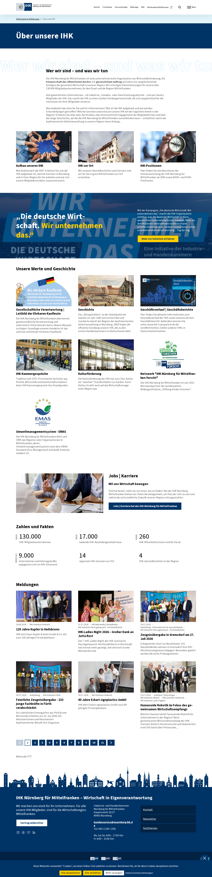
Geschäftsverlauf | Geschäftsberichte (166, 309)
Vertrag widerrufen (31, 823)
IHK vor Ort (85, 165)
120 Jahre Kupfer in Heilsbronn (37, 629)
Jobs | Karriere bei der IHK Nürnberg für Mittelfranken (145, 506)
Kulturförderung (89, 374)
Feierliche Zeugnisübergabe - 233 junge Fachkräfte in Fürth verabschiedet (39, 704)
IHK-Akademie (158, 7)
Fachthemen (107, 7)
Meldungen (134, 7)
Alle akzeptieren (70, 873)
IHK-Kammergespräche (32, 374)
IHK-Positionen (150, 165)
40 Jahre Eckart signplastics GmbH (102, 700)
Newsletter (149, 819)
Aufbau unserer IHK (29, 165)
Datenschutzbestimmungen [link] (139, 873)
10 (94, 743)
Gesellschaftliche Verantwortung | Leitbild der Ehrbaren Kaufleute (40, 311)
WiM (142, 7)
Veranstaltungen (121, 7)
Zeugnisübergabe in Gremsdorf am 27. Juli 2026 (167, 637)
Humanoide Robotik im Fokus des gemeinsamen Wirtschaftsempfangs (166, 707)
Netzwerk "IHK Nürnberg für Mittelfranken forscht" (168, 376)
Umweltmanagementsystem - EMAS (41, 431)
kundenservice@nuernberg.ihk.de (113, 823)
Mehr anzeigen (114, 873)
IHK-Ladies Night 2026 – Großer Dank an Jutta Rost (106, 634)
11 (102, 743)
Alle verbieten (93, 873)
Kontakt (97, 7)
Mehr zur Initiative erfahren (158, 239)
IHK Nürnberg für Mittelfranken (27, 19)
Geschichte (86, 309)
